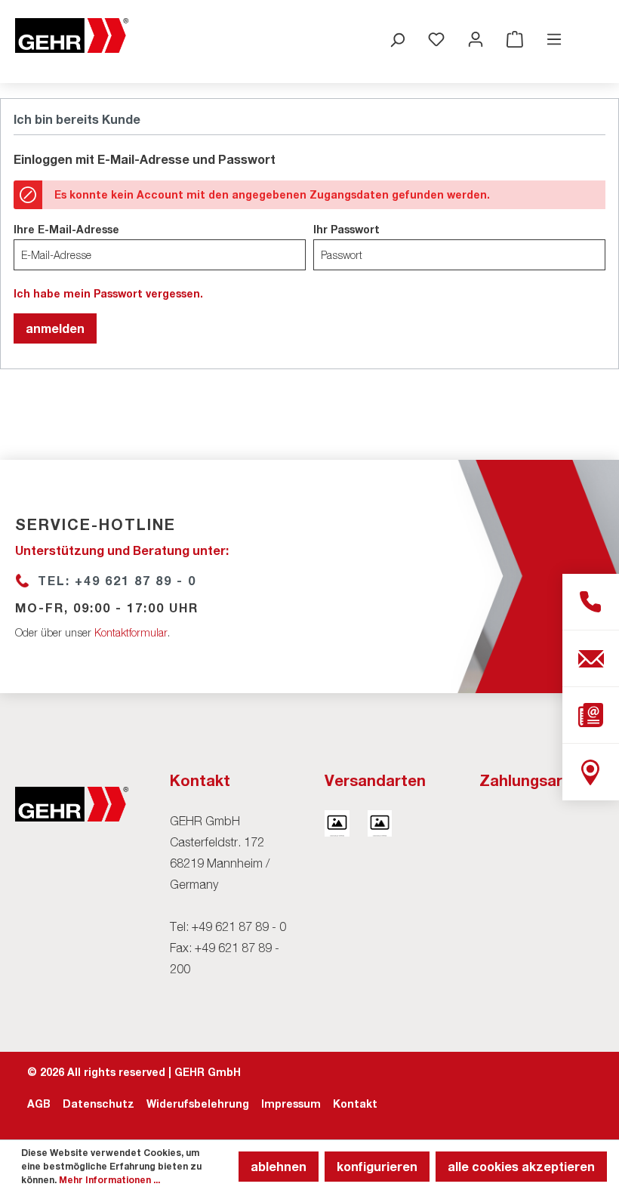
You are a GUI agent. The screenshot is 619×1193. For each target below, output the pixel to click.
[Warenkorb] (514, 38)
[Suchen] (397, 39)
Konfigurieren (377, 1166)
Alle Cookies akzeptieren (521, 1166)
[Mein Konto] (475, 38)
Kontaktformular (131, 632)
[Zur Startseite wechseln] (71, 35)
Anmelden (55, 328)
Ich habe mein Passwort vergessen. (108, 293)
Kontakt (355, 1103)
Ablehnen (278, 1166)
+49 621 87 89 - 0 (239, 926)
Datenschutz (98, 1103)
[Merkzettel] (436, 38)
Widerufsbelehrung (197, 1103)
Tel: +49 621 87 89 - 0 (117, 580)
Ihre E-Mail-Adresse (66, 229)
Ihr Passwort (346, 229)
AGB (39, 1103)
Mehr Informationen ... (109, 1179)
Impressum (291, 1103)
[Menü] (554, 38)
